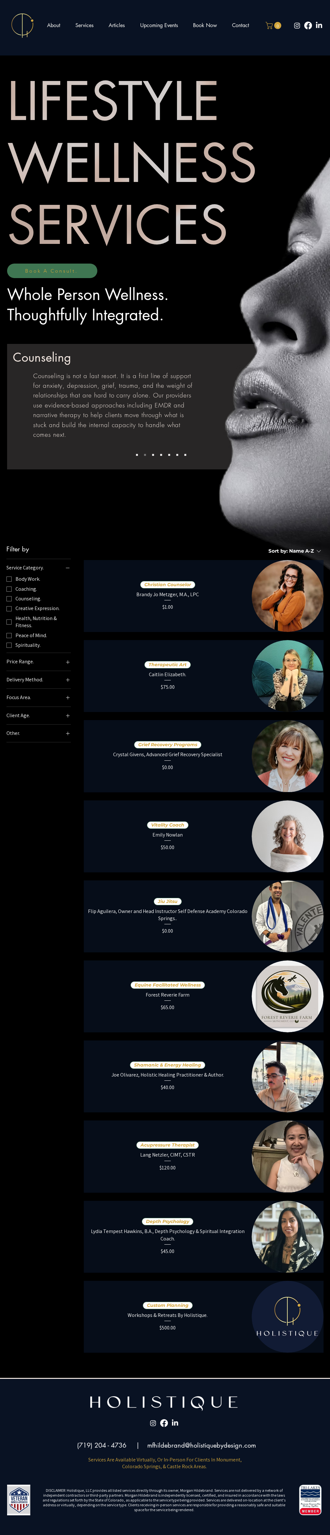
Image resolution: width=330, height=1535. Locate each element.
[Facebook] (308, 25)
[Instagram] (297, 25)
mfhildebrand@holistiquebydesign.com (201, 1445)
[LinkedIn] (319, 25)
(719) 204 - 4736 (101, 1445)
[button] (274, 25)
